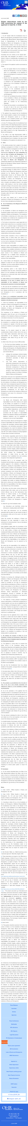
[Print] (23, 15)
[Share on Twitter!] (16, 15)
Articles (14, 1011)
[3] (4, 501)
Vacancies (14, 1087)
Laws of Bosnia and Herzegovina (14, 1052)
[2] (21, 457)
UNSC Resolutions (14, 1055)
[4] (7, 516)
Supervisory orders (14, 1068)
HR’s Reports (14, 1031)
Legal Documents (14, 1034)
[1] (7, 294)
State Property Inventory (14, 1075)
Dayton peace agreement (14, 1045)
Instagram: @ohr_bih (14, 1099)
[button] (26, 2)
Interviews (14, 1008)
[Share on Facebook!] (14, 15)
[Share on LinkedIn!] (18, 15)
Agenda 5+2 (14, 1061)
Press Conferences (14, 1021)
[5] (11, 668)
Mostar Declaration (14, 1078)
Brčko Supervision (14, 1064)
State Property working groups (14, 1071)
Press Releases (14, 1005)
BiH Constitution (14, 1049)
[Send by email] (26, 15)
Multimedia (14, 1024)
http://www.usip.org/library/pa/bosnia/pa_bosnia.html (13, 876)
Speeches (14, 1015)
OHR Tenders (14, 1084)
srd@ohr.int (15, 1116)
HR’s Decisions (14, 1027)
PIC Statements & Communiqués (14, 1038)
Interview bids (4, 1042)
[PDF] (21, 15)
